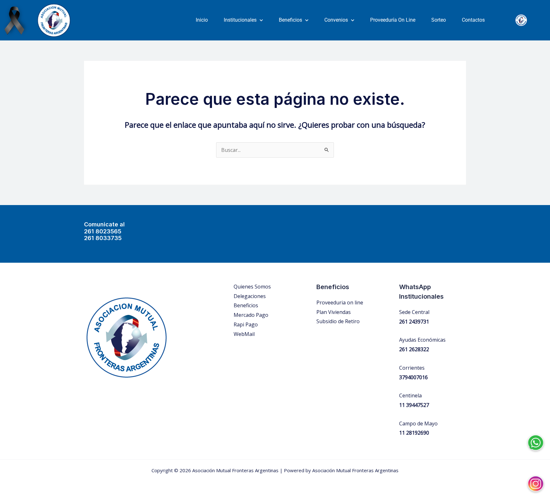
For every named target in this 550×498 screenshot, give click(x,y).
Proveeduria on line (339, 302)
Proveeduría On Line (392, 20)
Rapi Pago (246, 324)
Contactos (473, 20)
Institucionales (240, 20)
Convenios (336, 20)
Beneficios (290, 20)
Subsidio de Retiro (338, 321)
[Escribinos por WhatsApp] (536, 438)
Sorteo (438, 20)
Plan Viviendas (333, 312)
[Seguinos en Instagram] (536, 479)
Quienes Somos (252, 286)
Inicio (202, 20)
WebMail (244, 334)
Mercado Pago (251, 314)
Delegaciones (250, 296)
